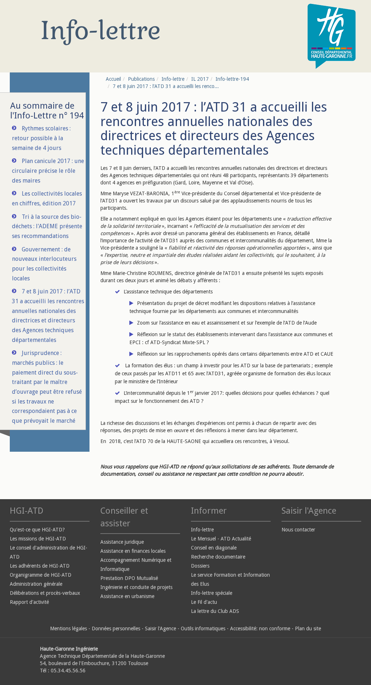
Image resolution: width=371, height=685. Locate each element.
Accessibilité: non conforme (260, 628)
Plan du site (308, 628)
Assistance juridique (122, 542)
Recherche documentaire (218, 557)
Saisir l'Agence (160, 628)
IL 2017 (200, 79)
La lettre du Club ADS (215, 611)
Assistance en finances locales (133, 551)
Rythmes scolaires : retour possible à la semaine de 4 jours (41, 138)
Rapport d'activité (29, 602)
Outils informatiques (203, 628)
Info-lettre (173, 79)
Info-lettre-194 (232, 79)
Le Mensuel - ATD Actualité (221, 539)
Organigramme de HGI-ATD (40, 575)
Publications (141, 79)
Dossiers (200, 566)
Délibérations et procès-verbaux (45, 593)
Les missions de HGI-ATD (38, 539)
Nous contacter (298, 529)
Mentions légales (68, 628)
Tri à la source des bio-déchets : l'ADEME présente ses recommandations (47, 226)
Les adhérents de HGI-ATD (40, 566)
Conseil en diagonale (214, 548)
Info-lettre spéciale (211, 593)
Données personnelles (116, 628)
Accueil (113, 79)
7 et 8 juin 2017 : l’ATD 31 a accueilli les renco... (166, 86)
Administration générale (36, 584)
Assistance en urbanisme (127, 596)
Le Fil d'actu (204, 602)
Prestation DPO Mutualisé (129, 578)
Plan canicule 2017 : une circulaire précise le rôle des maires (48, 171)
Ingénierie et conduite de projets (136, 587)
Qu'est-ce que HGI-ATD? (37, 529)
